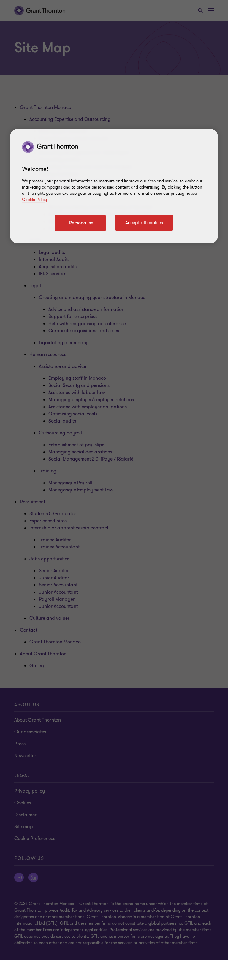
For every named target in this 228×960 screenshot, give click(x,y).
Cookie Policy (34, 200)
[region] (114, 186)
